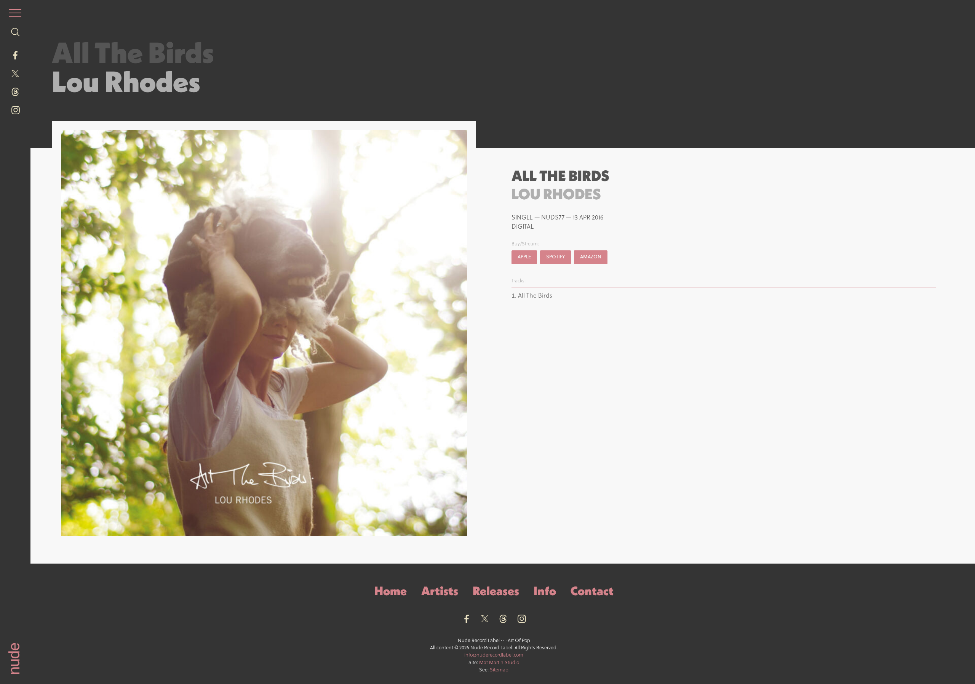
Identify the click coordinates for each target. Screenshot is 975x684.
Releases (496, 590)
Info (545, 590)
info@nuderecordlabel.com (493, 655)
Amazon (590, 256)
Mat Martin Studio (499, 662)
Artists (439, 590)
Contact (592, 590)
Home (390, 590)
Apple (524, 256)
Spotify (555, 256)
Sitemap (499, 669)
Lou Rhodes (126, 81)
